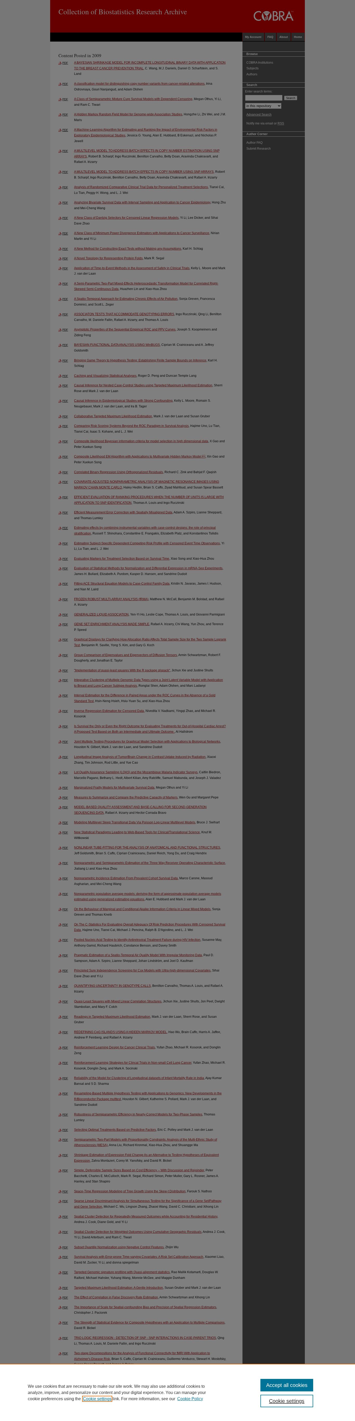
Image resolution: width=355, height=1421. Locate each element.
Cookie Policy (190, 1399)
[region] (177, 1392)
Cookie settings (97, 1399)
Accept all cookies (286, 1385)
